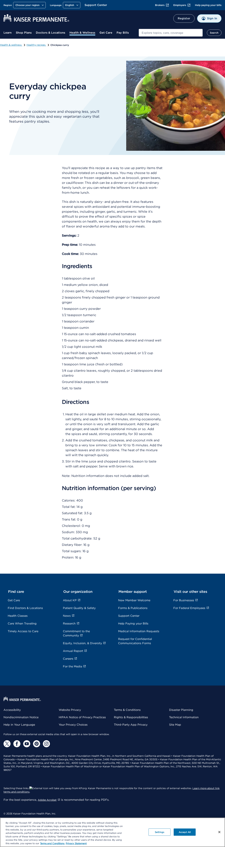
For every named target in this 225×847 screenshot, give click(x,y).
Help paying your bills (208, 5)
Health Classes (18, 615)
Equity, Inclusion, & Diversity (82, 643)
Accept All (185, 832)
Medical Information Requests (138, 631)
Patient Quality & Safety (79, 608)
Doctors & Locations (50, 32)
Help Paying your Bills (133, 623)
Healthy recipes (36, 44)
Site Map (175, 724)
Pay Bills (123, 32)
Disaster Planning (181, 710)
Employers (179, 5)
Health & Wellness (82, 32)
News (67, 615)
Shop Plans (24, 32)
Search (214, 32)
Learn (8, 32)
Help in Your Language (19, 724)
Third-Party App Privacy (130, 724)
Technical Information (184, 717)
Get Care (105, 32)
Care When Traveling (22, 623)
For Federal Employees (189, 608)
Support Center (96, 5)
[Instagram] (46, 743)
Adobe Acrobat (47, 799)
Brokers (160, 5)
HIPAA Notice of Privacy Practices (82, 717)
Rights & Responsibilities (131, 717)
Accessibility (12, 710)
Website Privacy (70, 710)
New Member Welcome (134, 600)
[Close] (219, 832)
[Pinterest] (36, 743)
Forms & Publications (132, 608)
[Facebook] (16, 743)
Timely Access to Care (23, 631)
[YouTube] (26, 743)
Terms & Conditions (127, 710)
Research (69, 623)
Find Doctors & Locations (25, 608)
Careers (68, 658)
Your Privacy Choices (73, 724)
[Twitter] (7, 743)
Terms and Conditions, (52, 843)
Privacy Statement (76, 843)
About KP (70, 600)
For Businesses (183, 600)
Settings (159, 832)
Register (184, 18)
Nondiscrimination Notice (21, 717)
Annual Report (73, 651)
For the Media (72, 666)
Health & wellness (11, 44)
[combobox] (171, 33)
